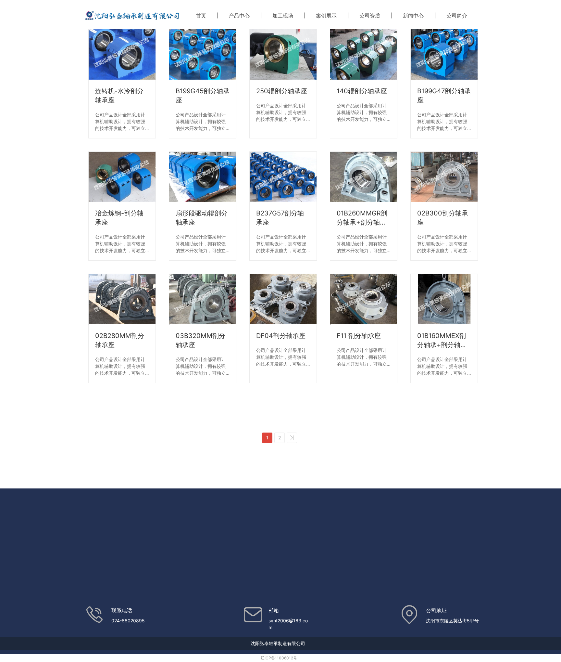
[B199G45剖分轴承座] (202, 54)
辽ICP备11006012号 (279, 658)
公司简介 (456, 15)
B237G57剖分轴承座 (280, 217)
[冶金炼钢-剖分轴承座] (122, 177)
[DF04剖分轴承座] (283, 299)
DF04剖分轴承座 (280, 336)
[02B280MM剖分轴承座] (122, 299)
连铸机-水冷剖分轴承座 (119, 95)
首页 (201, 15)
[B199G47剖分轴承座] (444, 54)
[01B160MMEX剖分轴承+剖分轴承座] (444, 299)
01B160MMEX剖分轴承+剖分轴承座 (442, 340)
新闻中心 (413, 15)
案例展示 (326, 15)
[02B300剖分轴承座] (444, 177)
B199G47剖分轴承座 (444, 95)
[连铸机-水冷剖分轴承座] (122, 54)
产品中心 (239, 15)
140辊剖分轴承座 (362, 91)
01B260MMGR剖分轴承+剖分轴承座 (362, 218)
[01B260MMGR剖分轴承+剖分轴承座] (363, 177)
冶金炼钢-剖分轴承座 (119, 217)
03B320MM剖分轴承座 (200, 340)
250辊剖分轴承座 (281, 91)
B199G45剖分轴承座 (203, 95)
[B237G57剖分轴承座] (283, 177)
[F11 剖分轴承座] (363, 299)
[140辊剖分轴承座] (363, 54)
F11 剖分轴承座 (359, 336)
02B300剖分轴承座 (442, 217)
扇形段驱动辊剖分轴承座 (202, 217)
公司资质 (369, 15)
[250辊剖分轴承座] (283, 54)
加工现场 (282, 15)
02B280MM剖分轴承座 (119, 340)
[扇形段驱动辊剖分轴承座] (202, 177)
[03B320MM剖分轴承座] (202, 299)
